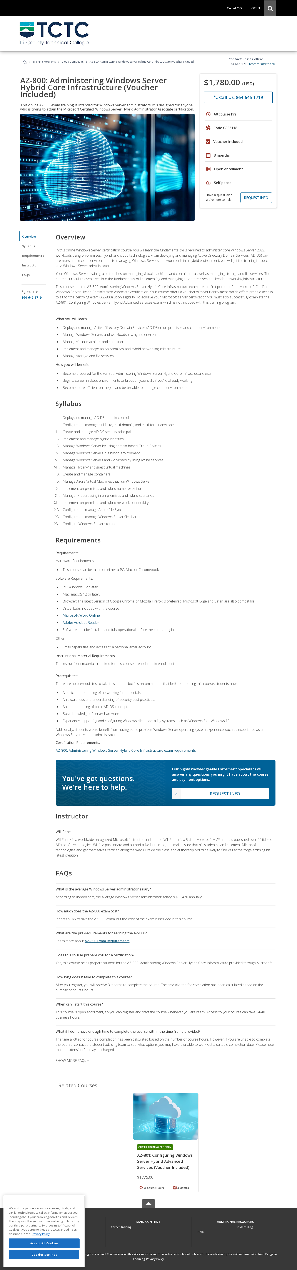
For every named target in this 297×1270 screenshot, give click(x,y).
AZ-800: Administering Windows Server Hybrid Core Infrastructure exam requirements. (126, 750)
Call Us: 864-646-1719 (238, 97)
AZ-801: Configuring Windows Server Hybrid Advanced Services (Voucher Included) (165, 1161)
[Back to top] (148, 1220)
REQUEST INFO (256, 197)
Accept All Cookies (44, 1243)
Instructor (30, 265)
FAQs (26, 275)
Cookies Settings (44, 1254)
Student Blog (244, 1227)
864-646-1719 (32, 297)
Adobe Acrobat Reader (81, 622)
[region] (44, 1231)
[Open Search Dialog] (270, 8)
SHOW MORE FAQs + (72, 1060)
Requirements (33, 256)
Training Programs (44, 62)
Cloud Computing (72, 62)
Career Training (121, 1227)
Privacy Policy (155, 1259)
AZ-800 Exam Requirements (107, 941)
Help (201, 1232)
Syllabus (28, 246)
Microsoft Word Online (81, 615)
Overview (29, 236)
